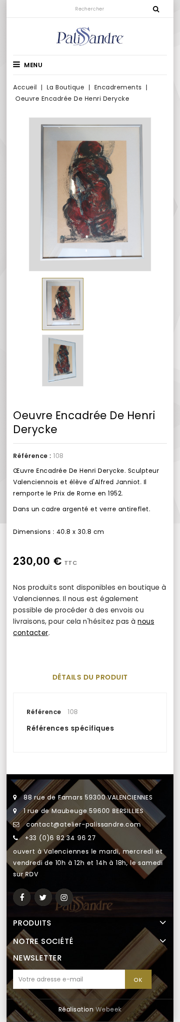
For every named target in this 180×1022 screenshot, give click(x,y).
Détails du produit (90, 677)
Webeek (109, 1009)
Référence (44, 712)
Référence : (32, 455)
